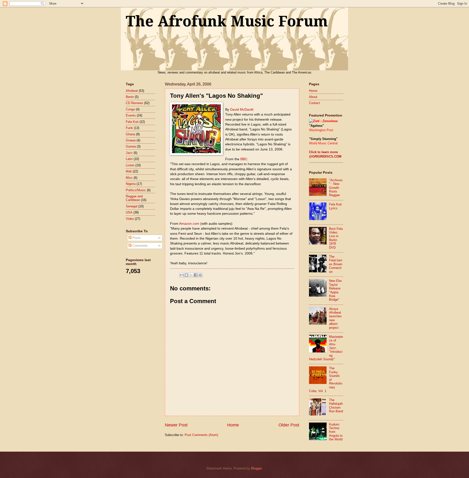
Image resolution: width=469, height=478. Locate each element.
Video (130, 219)
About (313, 97)
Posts (136, 238)
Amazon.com (189, 223)
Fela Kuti (132, 122)
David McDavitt (241, 109)
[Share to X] (191, 275)
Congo (130, 109)
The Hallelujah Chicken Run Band (336, 405)
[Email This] (181, 275)
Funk (129, 128)
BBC (243, 159)
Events (131, 115)
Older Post (288, 425)
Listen (130, 165)
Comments (139, 245)
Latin (129, 159)
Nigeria (131, 184)
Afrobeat (132, 91)
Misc (129, 178)
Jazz (129, 153)
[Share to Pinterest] (200, 275)
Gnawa (131, 140)
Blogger (256, 468)
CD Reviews (134, 103)
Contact (314, 103)
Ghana (130, 134)
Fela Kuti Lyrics (335, 206)
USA (129, 212)
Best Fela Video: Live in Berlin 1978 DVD (336, 238)
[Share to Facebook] (195, 275)
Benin (130, 97)
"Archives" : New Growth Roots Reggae (336, 187)
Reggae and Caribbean (134, 198)
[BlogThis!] (186, 275)
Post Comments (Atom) (201, 435)
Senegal (131, 206)
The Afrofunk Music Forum (227, 21)
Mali (129, 171)
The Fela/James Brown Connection (335, 264)
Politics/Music (136, 190)
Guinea (131, 146)
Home (233, 425)
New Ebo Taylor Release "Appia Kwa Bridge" (335, 290)
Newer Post (176, 425)
